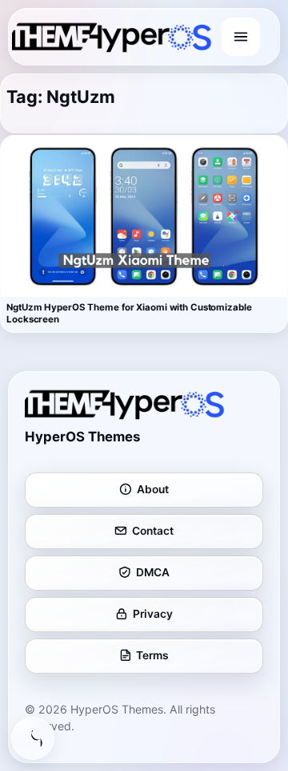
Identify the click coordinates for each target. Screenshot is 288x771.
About (153, 489)
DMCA (153, 572)
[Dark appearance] (32, 738)
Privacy (153, 613)
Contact (153, 530)
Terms (152, 655)
